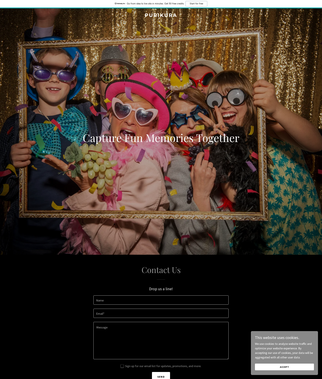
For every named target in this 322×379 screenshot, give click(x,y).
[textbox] (160, 300)
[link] (161, 16)
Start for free (196, 4)
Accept (284, 366)
